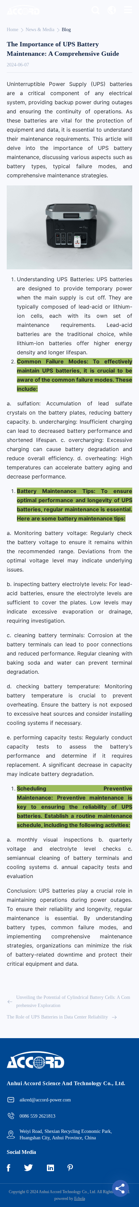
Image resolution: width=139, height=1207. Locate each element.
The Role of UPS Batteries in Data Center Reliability (57, 1017)
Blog (66, 29)
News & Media (40, 29)
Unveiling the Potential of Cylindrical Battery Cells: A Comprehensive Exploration (73, 1001)
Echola (79, 1198)
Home (12, 29)
